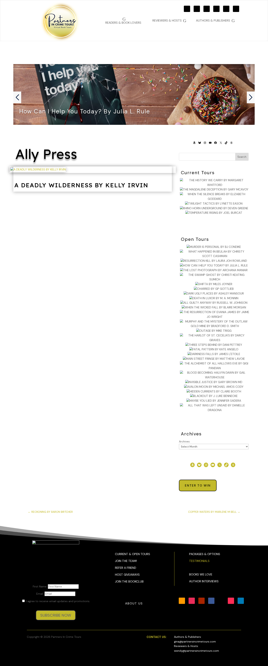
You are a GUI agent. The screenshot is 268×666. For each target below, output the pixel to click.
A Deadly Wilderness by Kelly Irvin (81, 185)
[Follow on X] (226, 9)
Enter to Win (198, 485)
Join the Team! (126, 561)
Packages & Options (204, 554)
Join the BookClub (129, 582)
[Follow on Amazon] (187, 9)
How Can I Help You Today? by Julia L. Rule (84, 111)
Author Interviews (204, 581)
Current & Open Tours (132, 554)
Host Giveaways (127, 575)
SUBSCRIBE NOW (55, 615)
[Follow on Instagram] (197, 9)
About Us (134, 603)
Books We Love (200, 574)
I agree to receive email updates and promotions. (57, 601)
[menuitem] (215, 21)
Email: (40, 593)
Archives (184, 441)
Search (241, 157)
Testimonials (199, 561)
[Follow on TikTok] (236, 9)
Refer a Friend (125, 568)
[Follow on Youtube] (206, 9)
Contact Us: (157, 637)
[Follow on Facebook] (216, 9)
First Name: (40, 586)
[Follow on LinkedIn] (241, 601)
